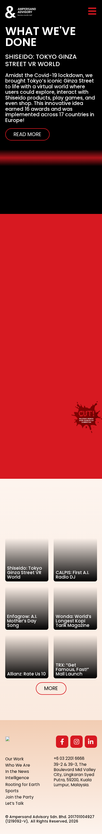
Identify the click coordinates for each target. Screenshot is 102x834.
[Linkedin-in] (91, 742)
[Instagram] (76, 742)
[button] (51, 688)
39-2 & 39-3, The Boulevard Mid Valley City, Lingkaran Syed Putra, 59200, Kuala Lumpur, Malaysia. (75, 775)
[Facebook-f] (62, 742)
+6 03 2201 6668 (69, 758)
